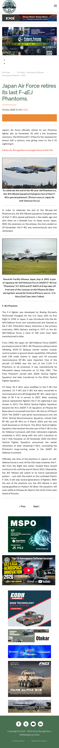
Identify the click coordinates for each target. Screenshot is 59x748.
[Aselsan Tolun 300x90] (29, 651)
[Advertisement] (30, 117)
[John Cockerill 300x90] (29, 706)
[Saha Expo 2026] (29, 31)
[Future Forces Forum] (29, 40)
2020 (25, 109)
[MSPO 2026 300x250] (29, 534)
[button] (55, 6)
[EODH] (29, 608)
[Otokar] (29, 635)
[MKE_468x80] (29, 50)
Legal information (39, 741)
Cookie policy (18, 741)
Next (35, 506)
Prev (23, 506)
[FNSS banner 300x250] (29, 678)
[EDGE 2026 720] (29, 17)
